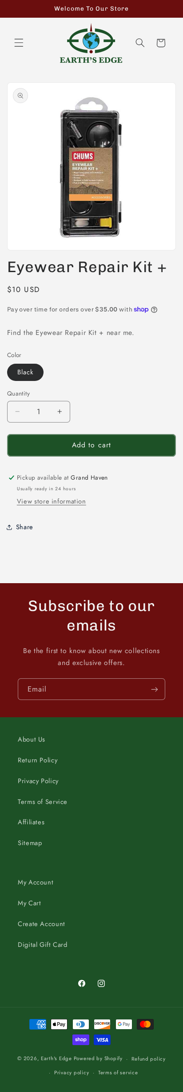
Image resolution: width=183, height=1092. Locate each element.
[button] (18, 43)
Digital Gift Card (43, 945)
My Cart (29, 903)
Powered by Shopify (98, 1058)
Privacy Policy (38, 781)
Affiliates (31, 822)
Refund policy (148, 1058)
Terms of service (118, 1072)
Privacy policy (71, 1072)
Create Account (41, 924)
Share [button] (24, 527)
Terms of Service (43, 802)
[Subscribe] (154, 689)
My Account (35, 882)
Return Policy (37, 760)
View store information (51, 501)
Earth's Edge (56, 1058)
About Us (31, 739)
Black (25, 372)
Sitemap (30, 843)
